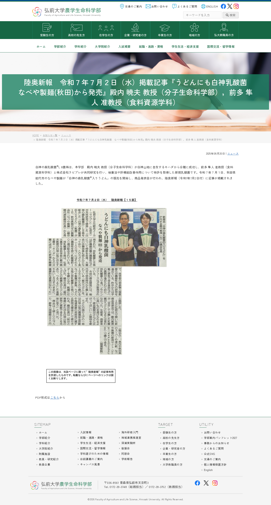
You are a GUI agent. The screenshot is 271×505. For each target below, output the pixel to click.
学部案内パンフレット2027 (220, 438)
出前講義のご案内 (91, 459)
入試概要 (124, 46)
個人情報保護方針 (215, 464)
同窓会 (125, 454)
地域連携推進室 (131, 437)
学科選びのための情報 (94, 454)
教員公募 (44, 464)
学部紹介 (60, 46)
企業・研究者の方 (135, 30)
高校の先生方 (76, 30)
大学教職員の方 (223, 30)
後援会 (125, 448)
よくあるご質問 (187, 6)
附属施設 (44, 454)
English (208, 470)
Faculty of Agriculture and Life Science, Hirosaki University (127, 499)
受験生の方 (47, 30)
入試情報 (85, 432)
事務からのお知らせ (217, 443)
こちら (54, 397)
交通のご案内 (133, 6)
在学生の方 (106, 30)
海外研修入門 (129, 432)
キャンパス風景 (90, 464)
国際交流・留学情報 (220, 46)
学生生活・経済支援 (185, 46)
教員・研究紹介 (49, 459)
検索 (232, 15)
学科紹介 (80, 46)
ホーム (41, 46)
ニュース (233, 153)
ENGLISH (212, 6)
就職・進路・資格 (151, 46)
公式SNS (209, 454)
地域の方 (194, 30)
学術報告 (127, 459)
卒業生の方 (165, 30)
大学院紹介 (102, 46)
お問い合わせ (159, 6)
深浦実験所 (128, 443)
